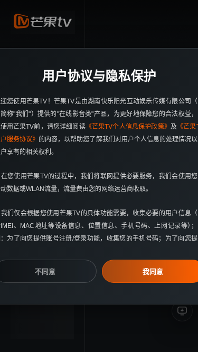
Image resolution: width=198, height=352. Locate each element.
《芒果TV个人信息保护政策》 (128, 126)
